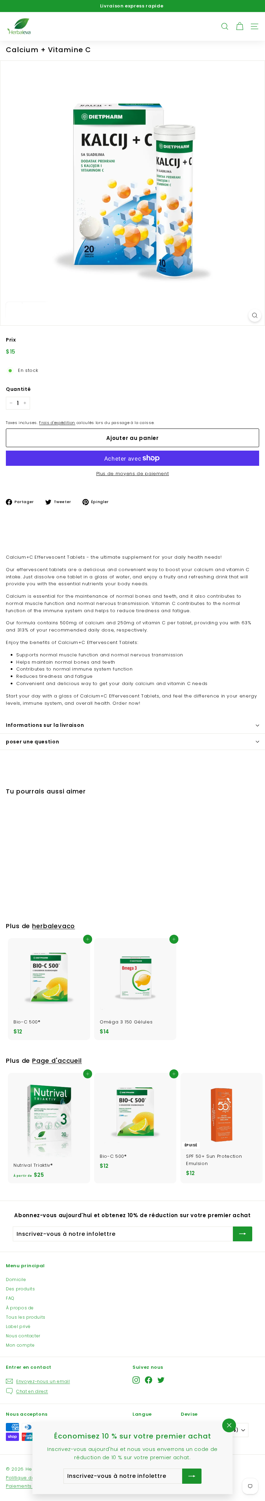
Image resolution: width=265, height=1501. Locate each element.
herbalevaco (53, 926)
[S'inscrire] (242, 1234)
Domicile (16, 1279)
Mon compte (20, 1345)
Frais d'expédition (57, 422)
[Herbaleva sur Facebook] (148, 1380)
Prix (11, 339)
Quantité (18, 389)
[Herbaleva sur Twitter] (161, 1380)
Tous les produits (26, 1317)
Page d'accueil (57, 1060)
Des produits (20, 1289)
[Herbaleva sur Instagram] (136, 1380)
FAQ (10, 1298)
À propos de (20, 1308)
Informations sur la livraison (45, 725)
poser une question (32, 741)
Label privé (18, 1326)
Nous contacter (23, 1336)
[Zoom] (254, 315)
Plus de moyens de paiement (132, 473)
